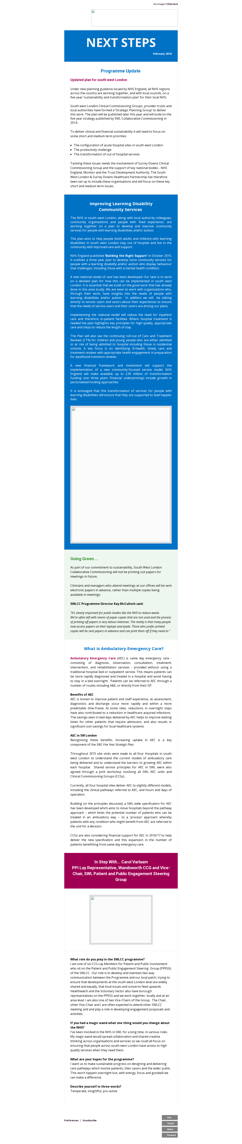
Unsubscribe (90, 1120)
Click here (172, 4)
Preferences (71, 1120)
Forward (171, 1135)
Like (169, 1117)
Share (170, 1129)
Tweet (170, 1123)
